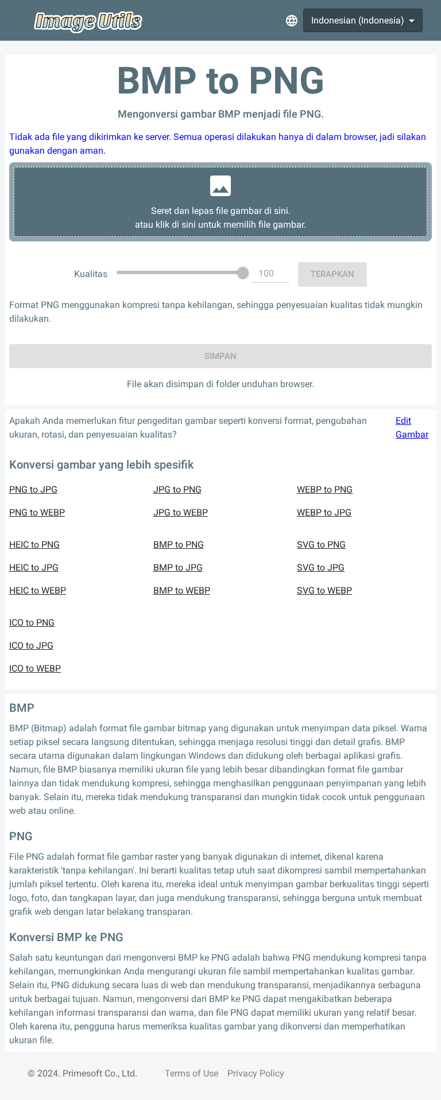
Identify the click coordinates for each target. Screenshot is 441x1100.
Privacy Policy (255, 1073)
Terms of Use (191, 1073)
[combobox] (363, 20)
